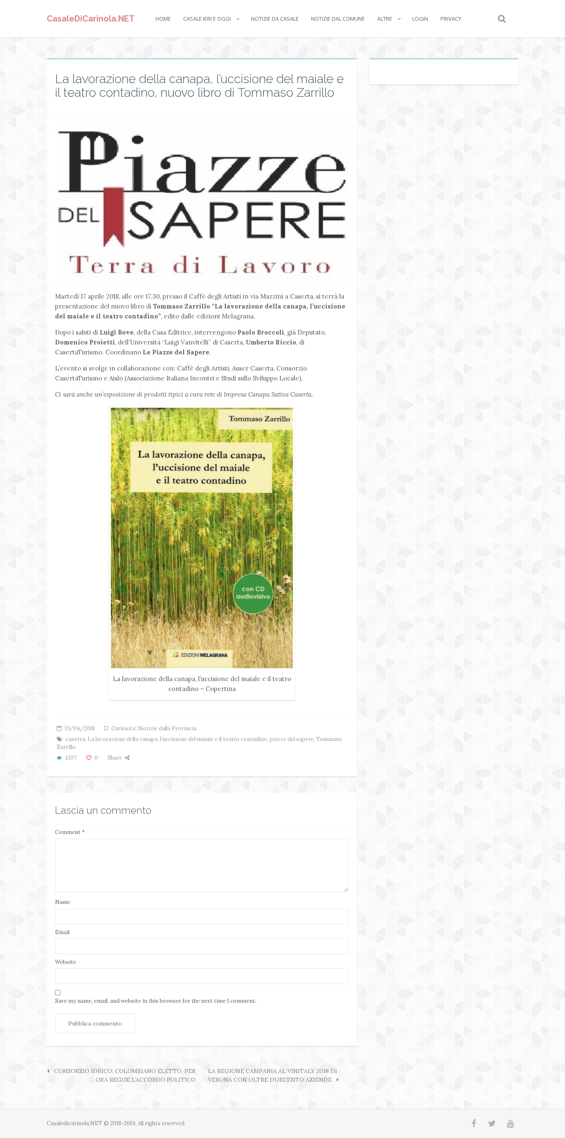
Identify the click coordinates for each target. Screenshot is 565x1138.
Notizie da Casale (275, 18)
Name (62, 902)
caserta (75, 739)
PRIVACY (451, 18)
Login (420, 18)
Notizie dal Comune (338, 18)
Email (62, 932)
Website (65, 962)
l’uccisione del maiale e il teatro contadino (213, 739)
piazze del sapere (292, 739)
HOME (163, 18)
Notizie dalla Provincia (167, 728)
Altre (384, 18)
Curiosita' (123, 728)
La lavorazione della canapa (123, 739)
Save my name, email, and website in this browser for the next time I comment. (155, 1000)
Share (115, 757)
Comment (70, 832)
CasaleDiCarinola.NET (91, 19)
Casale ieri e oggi (207, 18)
